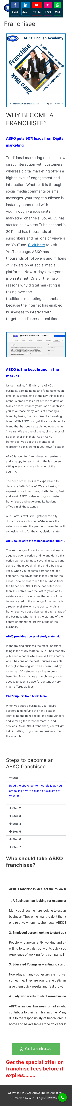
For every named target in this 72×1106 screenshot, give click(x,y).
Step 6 (16, 839)
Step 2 (16, 808)
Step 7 (16, 847)
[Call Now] (62, 1097)
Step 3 (16, 816)
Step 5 (16, 831)
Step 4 (16, 823)
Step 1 (16, 777)
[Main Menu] (63, 8)
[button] (36, 778)
